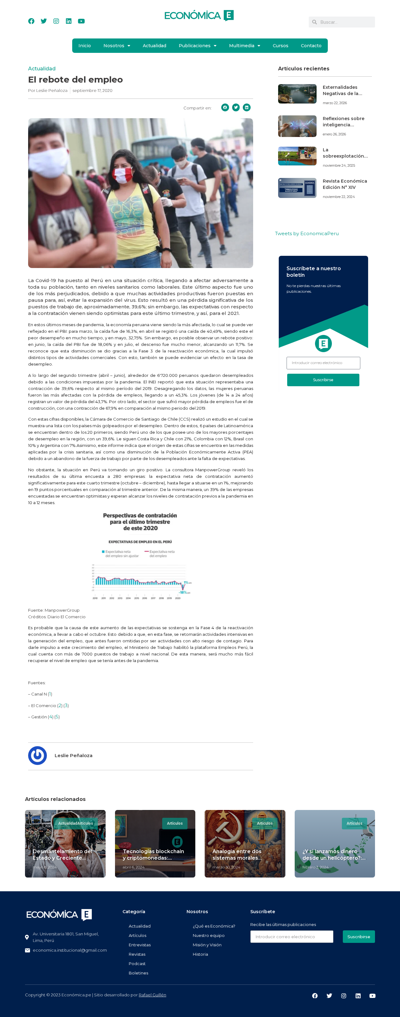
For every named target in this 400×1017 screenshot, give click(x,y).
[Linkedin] (68, 21)
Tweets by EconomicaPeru (307, 233)
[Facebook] (31, 21)
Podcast (137, 963)
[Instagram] (56, 21)
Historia (200, 954)
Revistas (137, 954)
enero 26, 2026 (334, 134)
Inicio (84, 45)
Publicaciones (195, 45)
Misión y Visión (207, 944)
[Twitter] (44, 21)
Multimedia (241, 45)
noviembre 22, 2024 (339, 197)
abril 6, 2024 (134, 867)
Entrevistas (140, 944)
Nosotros (113, 45)
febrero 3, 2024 (315, 867)
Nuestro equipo (209, 935)
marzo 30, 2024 (226, 867)
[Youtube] (81, 21)
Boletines (138, 972)
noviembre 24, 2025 (339, 165)
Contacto (311, 45)
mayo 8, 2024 (45, 867)
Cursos (280, 45)
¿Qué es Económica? (214, 925)
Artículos (137, 935)
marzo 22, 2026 (335, 103)
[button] (225, 107)
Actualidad (154, 45)
